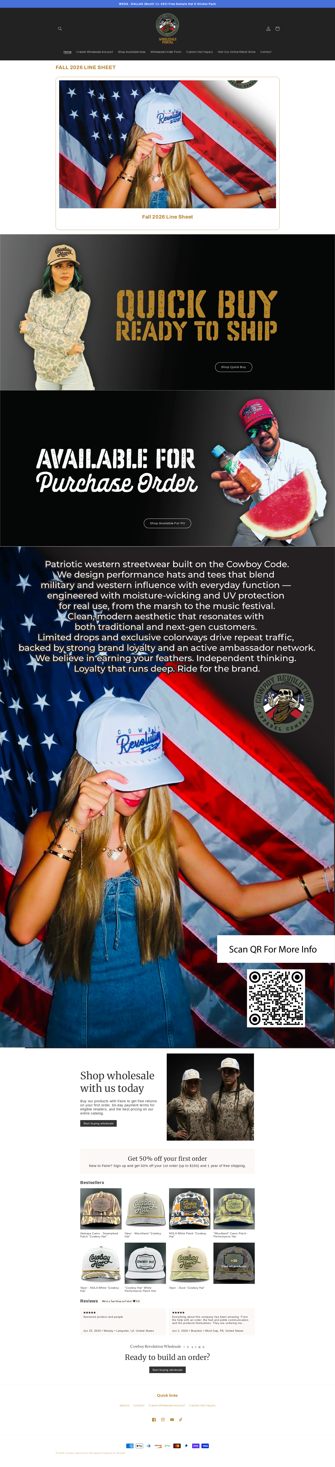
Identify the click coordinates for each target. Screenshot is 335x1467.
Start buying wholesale (98, 1123)
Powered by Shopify (113, 1453)
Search (125, 1405)
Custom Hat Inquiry (202, 1405)
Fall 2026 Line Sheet (167, 217)
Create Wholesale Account (167, 1405)
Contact (138, 1405)
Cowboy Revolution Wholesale (83, 1453)
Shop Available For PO (167, 523)
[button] (60, 28)
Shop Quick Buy (233, 367)
